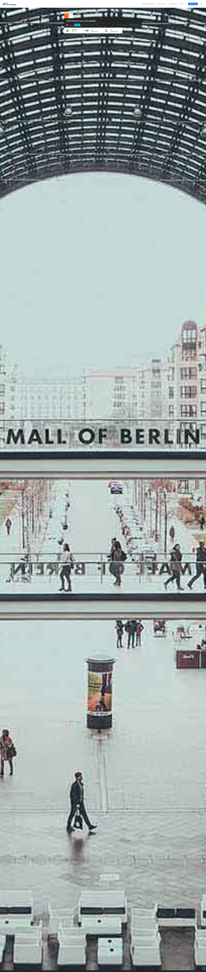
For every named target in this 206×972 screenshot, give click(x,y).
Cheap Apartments (147, 4)
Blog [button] (181, 4)
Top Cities (161, 4)
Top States (172, 4)
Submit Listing (193, 4)
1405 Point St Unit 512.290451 (81, 21)
